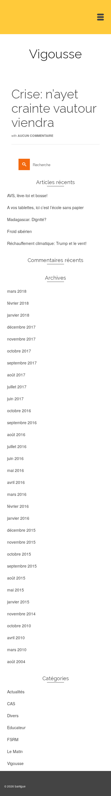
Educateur (16, 727)
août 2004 (16, 661)
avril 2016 (16, 482)
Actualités (15, 691)
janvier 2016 (18, 518)
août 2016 (16, 434)
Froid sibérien (19, 231)
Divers (12, 715)
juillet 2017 (16, 386)
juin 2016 (15, 458)
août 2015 (16, 578)
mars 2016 (16, 494)
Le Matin (15, 751)
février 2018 (18, 303)
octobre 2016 (19, 410)
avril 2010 (16, 637)
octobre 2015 (19, 554)
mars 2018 (16, 291)
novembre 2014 (21, 613)
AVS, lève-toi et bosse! (27, 195)
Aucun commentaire (35, 135)
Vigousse (15, 763)
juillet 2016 (16, 446)
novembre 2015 (21, 542)
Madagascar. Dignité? (26, 219)
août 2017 (16, 375)
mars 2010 (16, 649)
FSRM (12, 739)
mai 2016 (15, 470)
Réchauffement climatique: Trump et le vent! (47, 243)
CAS (11, 703)
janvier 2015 (18, 602)
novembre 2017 (21, 339)
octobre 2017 (19, 351)
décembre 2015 (21, 530)
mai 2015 (15, 590)
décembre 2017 (21, 327)
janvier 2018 (18, 315)
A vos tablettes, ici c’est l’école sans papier (45, 207)
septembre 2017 (22, 363)
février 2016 (18, 506)
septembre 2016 (22, 422)
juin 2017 (15, 398)
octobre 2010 (19, 625)
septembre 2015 (22, 566)
